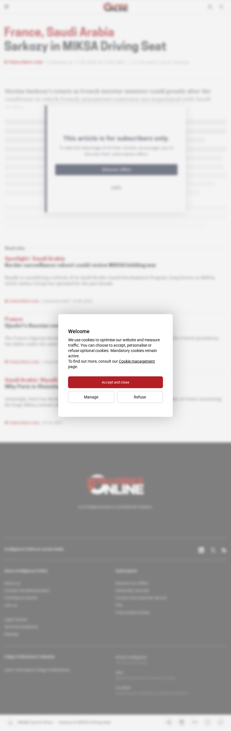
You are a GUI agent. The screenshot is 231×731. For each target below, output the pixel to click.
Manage (91, 397)
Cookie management (137, 361)
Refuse (140, 397)
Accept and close (115, 382)
